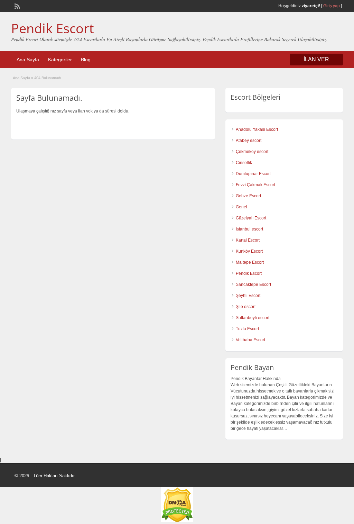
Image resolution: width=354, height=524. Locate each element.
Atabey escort (248, 140)
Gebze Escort (248, 195)
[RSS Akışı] (16, 5)
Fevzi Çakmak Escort (255, 184)
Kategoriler (60, 59)
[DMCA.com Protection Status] (177, 520)
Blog (86, 59)
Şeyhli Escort (248, 295)
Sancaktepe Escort (253, 284)
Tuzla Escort (247, 328)
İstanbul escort (249, 229)
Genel (241, 207)
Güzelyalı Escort (251, 218)
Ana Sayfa (28, 59)
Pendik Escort (52, 28)
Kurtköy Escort (249, 251)
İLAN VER (316, 59)
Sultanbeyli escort (252, 317)
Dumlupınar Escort (253, 173)
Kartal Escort (248, 240)
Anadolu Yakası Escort (257, 129)
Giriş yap (331, 5)
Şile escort (245, 306)
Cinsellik (244, 162)
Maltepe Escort (250, 262)
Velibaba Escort (250, 339)
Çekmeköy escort (252, 151)
